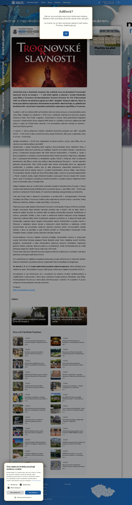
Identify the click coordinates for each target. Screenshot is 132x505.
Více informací (36, 480)
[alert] (23, 482)
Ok (66, 34)
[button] (23, 497)
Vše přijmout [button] (33, 492)
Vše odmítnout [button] (15, 492)
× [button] (40, 465)
